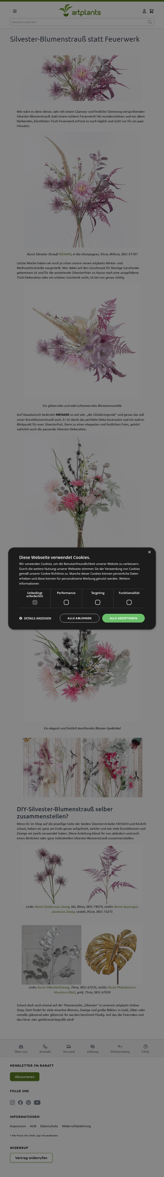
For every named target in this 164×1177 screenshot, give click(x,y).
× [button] (149, 552)
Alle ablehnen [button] (79, 618)
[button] (35, 618)
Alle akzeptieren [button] (123, 618)
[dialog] (82, 588)
